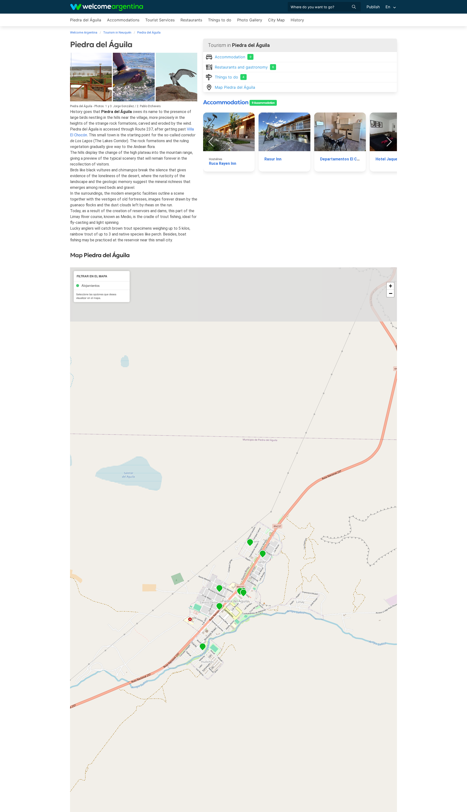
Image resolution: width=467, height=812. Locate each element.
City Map (276, 19)
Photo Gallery (249, 19)
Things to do (219, 19)
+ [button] (390, 286)
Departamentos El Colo (341, 159)
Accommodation (233, 56)
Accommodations (123, 19)
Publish (373, 6)
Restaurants (191, 19)
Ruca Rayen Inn (222, 163)
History (297, 19)
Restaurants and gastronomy (244, 67)
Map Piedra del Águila (235, 87)
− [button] (390, 293)
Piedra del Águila (85, 19)
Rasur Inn (272, 159)
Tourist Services (160, 19)
